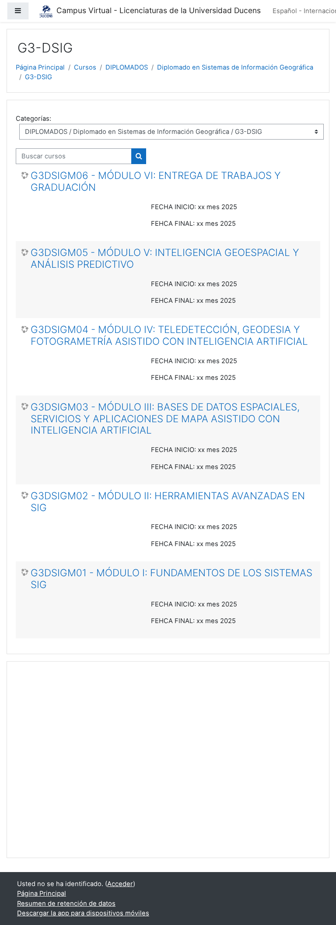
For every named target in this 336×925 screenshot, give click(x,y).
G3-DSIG (38, 77)
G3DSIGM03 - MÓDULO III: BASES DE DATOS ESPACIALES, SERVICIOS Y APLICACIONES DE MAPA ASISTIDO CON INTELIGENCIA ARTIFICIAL (165, 418)
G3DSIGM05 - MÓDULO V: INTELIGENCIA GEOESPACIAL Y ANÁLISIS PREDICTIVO (165, 258)
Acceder (120, 884)
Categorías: (33, 119)
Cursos (85, 67)
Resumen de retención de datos (66, 903)
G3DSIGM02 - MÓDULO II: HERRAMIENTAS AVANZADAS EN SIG (168, 501)
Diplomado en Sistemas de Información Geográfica (235, 67)
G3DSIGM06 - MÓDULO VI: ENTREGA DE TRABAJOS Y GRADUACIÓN (156, 181)
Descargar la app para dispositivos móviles (83, 913)
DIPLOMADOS (126, 67)
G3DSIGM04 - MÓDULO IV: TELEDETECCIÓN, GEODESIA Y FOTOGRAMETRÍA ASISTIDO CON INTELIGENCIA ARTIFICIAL (169, 335)
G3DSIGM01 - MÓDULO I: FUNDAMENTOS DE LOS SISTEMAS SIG (171, 578)
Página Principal (40, 67)
